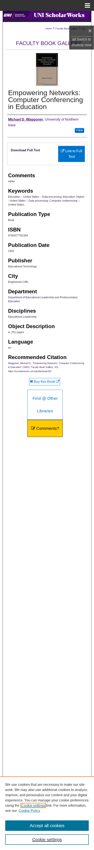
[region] (47, 813)
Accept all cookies (47, 825)
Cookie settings (33, 805)
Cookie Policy (29, 811)
